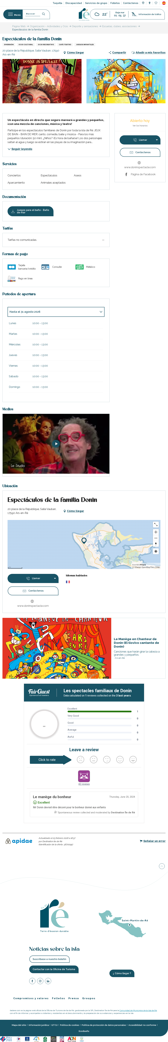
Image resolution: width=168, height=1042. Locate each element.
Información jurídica (39, 1025)
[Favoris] (156, 3)
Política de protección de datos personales (104, 1025)
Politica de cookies (69, 1025)
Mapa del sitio (19, 1025)
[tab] (53, 311)
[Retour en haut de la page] (162, 866)
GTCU (54, 1025)
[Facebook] (32, 981)
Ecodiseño (84, 1031)
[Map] (143, 3)
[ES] (163, 3)
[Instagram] (40, 981)
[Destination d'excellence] (18, 1038)
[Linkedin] (48, 981)
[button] (163, 3)
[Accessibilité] (149, 2)
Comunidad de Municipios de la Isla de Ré (138, 1010)
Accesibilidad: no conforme (142, 1025)
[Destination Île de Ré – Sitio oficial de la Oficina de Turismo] (84, 14)
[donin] (56, 444)
